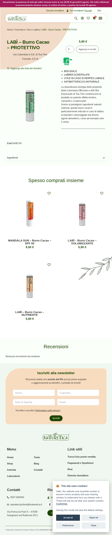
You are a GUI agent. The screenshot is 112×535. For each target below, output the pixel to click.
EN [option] (99, 10)
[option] (99, 11)
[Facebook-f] (49, 504)
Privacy (32, 530)
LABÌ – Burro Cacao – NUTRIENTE (29, 313)
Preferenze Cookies (21, 530)
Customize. (62, 504)
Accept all (68, 517)
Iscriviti (56, 418)
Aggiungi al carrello (87, 49)
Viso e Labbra (33, 30)
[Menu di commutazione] (100, 18)
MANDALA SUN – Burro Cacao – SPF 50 (29, 242)
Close (93, 525)
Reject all (93, 517)
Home (10, 30)
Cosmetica (20, 30)
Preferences (68, 525)
